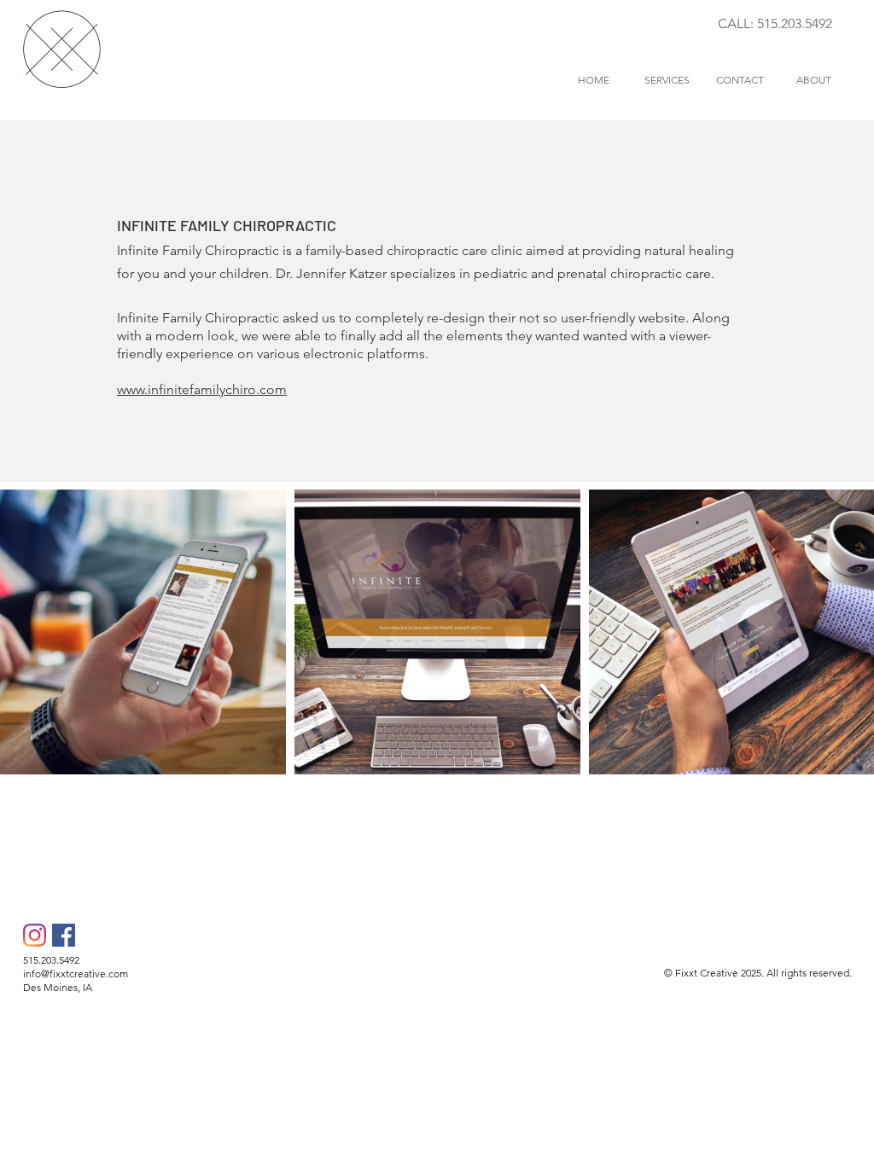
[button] (666, 79)
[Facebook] (63, 935)
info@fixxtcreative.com (75, 973)
